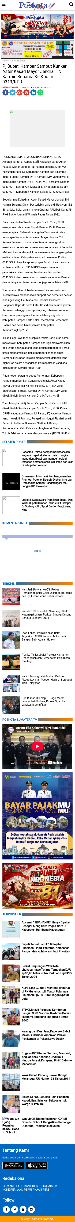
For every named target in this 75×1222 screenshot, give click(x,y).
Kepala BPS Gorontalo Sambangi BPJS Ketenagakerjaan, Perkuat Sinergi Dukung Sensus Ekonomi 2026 (46, 615)
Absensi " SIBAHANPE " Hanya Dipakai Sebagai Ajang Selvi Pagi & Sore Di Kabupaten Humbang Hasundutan (46, 926)
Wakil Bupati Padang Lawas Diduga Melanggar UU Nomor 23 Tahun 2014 (46, 1076)
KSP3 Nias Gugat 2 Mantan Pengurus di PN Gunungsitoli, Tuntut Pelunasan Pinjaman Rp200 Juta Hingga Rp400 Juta (46, 993)
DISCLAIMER (48, 1186)
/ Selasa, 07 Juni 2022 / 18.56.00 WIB (35, 87)
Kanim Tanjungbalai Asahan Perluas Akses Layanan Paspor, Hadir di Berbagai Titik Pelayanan (47, 680)
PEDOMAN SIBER (27, 1186)
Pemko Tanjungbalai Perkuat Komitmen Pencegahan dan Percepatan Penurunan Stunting (46, 658)
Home (5, 60)
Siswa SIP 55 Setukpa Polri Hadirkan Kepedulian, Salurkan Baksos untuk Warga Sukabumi (45, 1100)
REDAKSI (8, 1186)
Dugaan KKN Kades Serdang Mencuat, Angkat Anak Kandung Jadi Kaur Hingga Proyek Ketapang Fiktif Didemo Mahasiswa (47, 1058)
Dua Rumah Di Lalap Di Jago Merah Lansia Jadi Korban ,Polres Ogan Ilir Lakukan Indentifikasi (43, 701)
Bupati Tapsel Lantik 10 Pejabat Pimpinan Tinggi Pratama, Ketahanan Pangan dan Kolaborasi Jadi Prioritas (46, 947)
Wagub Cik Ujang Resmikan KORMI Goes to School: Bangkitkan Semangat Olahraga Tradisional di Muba (47, 1122)
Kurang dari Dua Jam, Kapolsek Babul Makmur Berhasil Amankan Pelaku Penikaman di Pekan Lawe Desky (46, 1035)
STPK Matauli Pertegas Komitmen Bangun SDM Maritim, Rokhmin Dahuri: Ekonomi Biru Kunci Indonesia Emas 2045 (46, 1015)
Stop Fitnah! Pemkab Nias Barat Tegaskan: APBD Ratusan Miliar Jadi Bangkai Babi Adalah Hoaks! (44, 636)
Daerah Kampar (18, 60)
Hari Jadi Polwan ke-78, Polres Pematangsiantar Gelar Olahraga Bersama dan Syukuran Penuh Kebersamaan (47, 593)
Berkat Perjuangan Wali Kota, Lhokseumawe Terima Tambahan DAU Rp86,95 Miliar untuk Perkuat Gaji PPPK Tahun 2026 (47, 971)
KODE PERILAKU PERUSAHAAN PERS (25, 1189)
